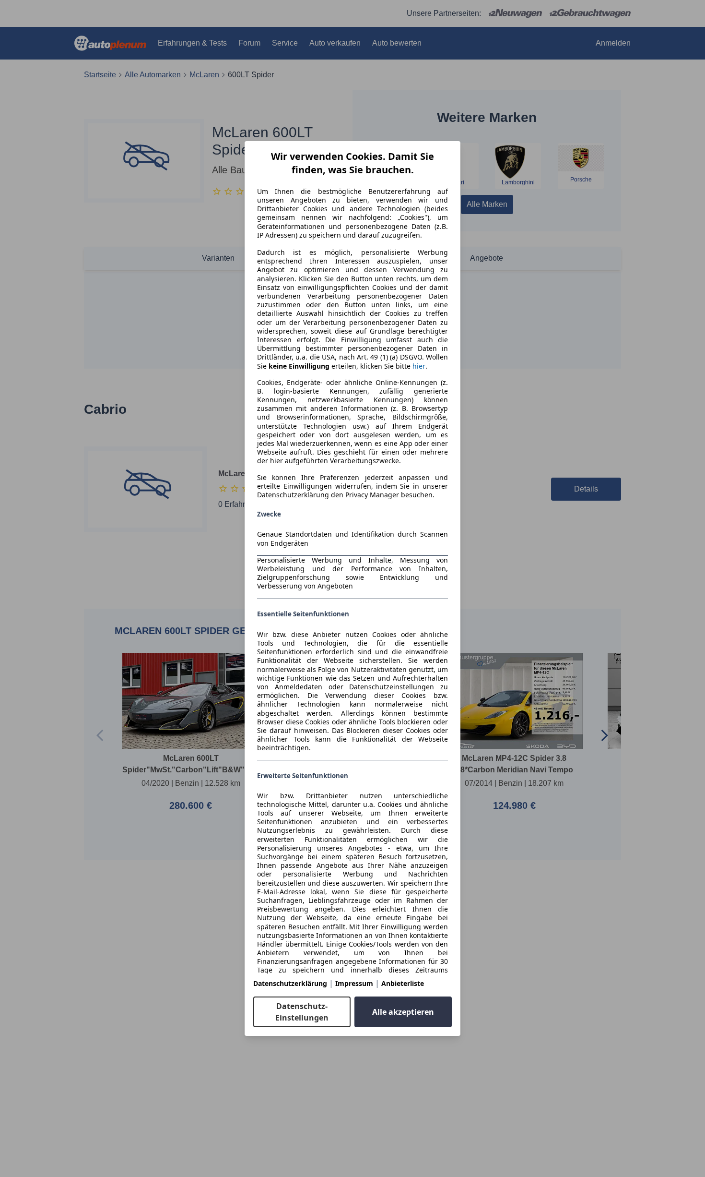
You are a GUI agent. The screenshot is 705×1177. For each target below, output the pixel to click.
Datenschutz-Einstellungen (302, 1012)
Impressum (354, 983)
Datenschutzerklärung (290, 983)
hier (418, 366)
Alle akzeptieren (403, 1012)
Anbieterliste (402, 983)
